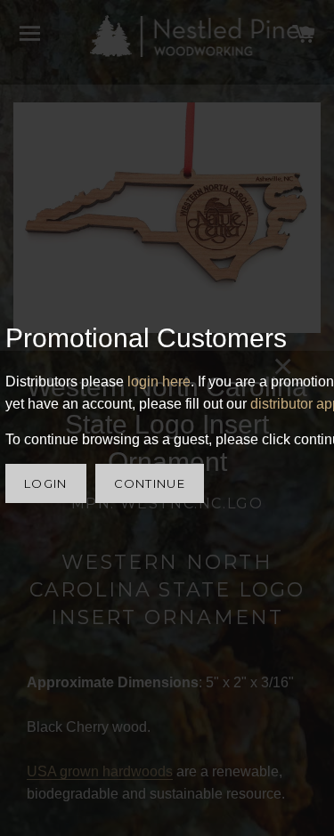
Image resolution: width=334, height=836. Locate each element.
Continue (149, 483)
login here (159, 381)
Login (46, 483)
